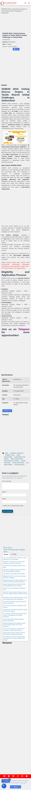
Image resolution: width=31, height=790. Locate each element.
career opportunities (12, 456)
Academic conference (16, 453)
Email (4, 499)
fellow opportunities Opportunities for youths (13, 460)
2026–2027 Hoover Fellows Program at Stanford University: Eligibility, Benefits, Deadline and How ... (15, 593)
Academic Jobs (9, 455)
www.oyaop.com (19, 464)
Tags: (7, 453)
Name (4, 492)
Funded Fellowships (18, 462)
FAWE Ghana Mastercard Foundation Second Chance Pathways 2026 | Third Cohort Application (14, 625)
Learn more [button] (23, 782)
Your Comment (6, 481)
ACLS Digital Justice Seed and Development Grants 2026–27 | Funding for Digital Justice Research (14, 638)
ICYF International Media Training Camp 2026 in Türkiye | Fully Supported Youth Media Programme (15, 615)
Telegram (23, 329)
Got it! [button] (15, 787)
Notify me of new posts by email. (13, 505)
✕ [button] (9, 779)
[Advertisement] (15, 67)
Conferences (6, 39)
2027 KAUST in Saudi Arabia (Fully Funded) (14, 573)
